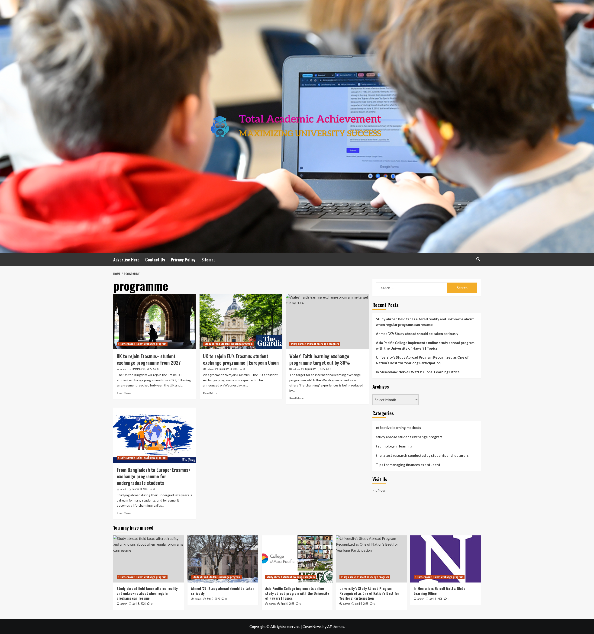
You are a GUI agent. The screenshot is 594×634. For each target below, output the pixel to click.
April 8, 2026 (139, 603)
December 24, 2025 (142, 369)
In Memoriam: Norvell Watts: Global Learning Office (418, 372)
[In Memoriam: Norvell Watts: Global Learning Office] (445, 559)
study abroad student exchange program (142, 344)
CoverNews (312, 626)
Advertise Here (126, 260)
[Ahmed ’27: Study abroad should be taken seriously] (222, 559)
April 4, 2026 (435, 599)
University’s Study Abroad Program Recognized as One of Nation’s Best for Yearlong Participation (422, 360)
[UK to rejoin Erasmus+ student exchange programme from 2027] (154, 321)
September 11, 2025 (315, 369)
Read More (124, 393)
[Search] (478, 259)
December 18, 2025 (228, 369)
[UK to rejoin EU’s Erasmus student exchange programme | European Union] (241, 321)
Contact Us (155, 260)
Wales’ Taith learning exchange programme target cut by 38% (319, 359)
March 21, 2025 (140, 489)
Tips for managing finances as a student (408, 465)
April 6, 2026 (287, 603)
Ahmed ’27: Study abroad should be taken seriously (417, 333)
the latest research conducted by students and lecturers (422, 455)
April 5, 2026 (361, 603)
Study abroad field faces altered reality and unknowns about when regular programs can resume (425, 322)
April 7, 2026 (213, 599)
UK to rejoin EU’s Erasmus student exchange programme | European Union (241, 359)
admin (123, 369)
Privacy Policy (183, 260)
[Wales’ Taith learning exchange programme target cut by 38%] (327, 321)
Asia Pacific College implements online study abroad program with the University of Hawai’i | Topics (425, 345)
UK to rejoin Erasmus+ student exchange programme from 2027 (149, 359)
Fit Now (378, 490)
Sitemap (208, 260)
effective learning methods (398, 427)
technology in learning (394, 446)
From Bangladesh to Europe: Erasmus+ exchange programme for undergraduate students (153, 476)
